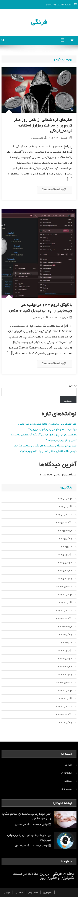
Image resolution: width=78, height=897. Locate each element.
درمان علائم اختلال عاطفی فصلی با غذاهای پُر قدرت (48, 451)
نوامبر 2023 (64, 690)
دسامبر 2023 (64, 682)
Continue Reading (52, 189)
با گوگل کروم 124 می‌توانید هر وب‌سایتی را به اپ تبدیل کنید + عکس (40, 308)
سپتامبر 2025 (63, 514)
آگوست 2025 (64, 522)
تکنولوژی (66, 773)
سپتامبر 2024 (63, 610)
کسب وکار (66, 789)
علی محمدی (37, 138)
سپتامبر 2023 (63, 706)
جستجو (72, 385)
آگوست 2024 (64, 618)
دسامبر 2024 (64, 586)
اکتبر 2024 (65, 602)
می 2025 (66, 546)
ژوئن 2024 (65, 634)
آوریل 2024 (64, 650)
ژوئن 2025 (65, 538)
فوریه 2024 (65, 666)
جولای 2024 (65, 626)
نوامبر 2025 (64, 498)
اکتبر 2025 (65, 506)
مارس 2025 (65, 562)
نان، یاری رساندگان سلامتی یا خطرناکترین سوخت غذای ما (45, 445)
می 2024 (66, 642)
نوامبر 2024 (64, 594)
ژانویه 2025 (64, 578)
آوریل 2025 (64, 554)
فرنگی (39, 22)
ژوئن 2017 (65, 722)
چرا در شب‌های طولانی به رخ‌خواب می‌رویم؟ (52, 429)
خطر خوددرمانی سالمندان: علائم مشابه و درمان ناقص (47, 424)
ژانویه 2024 (64, 674)
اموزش (68, 765)
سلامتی (68, 781)
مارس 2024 (65, 658)
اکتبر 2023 (65, 698)
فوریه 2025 (65, 570)
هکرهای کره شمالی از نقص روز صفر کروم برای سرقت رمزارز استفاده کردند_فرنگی (43, 125)
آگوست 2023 (64, 714)
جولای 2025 (65, 530)
